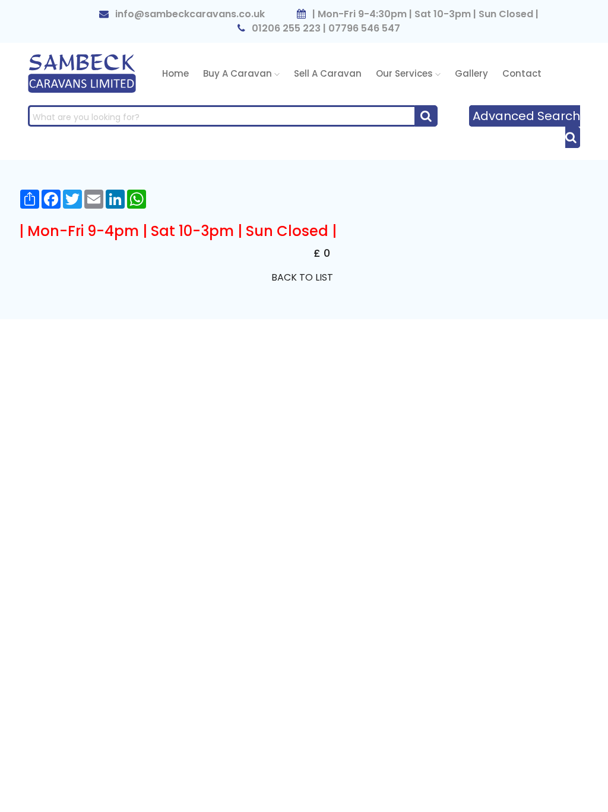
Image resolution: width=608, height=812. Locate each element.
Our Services (405, 73)
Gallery (471, 73)
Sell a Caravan (328, 73)
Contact (522, 73)
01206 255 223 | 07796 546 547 (324, 28)
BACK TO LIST (302, 277)
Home (175, 73)
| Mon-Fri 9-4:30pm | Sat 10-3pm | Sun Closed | (424, 14)
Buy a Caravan (238, 73)
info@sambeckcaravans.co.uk (189, 14)
